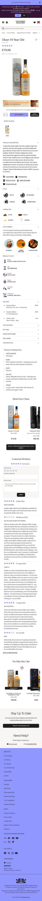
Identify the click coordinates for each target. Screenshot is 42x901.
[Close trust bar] (40, 2)
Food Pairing (7, 227)
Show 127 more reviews (10, 652)
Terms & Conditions (9, 813)
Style (5, 189)
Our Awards (7, 764)
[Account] (7, 22)
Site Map (6, 784)
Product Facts (8, 256)
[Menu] (3, 22)
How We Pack (8, 325)
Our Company (8, 756)
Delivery (6, 302)
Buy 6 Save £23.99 (34, 114)
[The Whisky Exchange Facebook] (5, 853)
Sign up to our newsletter (21, 725)
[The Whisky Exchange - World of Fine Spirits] (20, 22)
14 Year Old (12, 268)
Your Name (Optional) (9, 473)
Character (7, 209)
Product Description (10, 143)
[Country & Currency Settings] (38, 22)
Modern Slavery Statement (11, 825)
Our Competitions (9, 800)
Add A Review (7, 468)
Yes (18, 15)
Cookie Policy (8, 821)
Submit (21, 494)
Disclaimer (7, 338)
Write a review (7, 480)
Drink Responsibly (9, 334)
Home (3, 33)
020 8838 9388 (31, 744)
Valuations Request (9, 804)
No (24, 15)
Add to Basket (19, 114)
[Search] (3, 28)
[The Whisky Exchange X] (9, 853)
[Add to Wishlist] (36, 40)
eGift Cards (7, 788)
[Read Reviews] (12, 46)
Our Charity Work (9, 768)
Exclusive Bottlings (9, 796)
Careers (6, 776)
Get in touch (13, 744)
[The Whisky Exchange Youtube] (16, 853)
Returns (6, 330)
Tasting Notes (8, 343)
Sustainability (8, 772)
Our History (7, 760)
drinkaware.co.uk (25, 897)
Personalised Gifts (9, 792)
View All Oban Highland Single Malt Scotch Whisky (21, 447)
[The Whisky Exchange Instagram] (13, 853)
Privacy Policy (8, 817)
